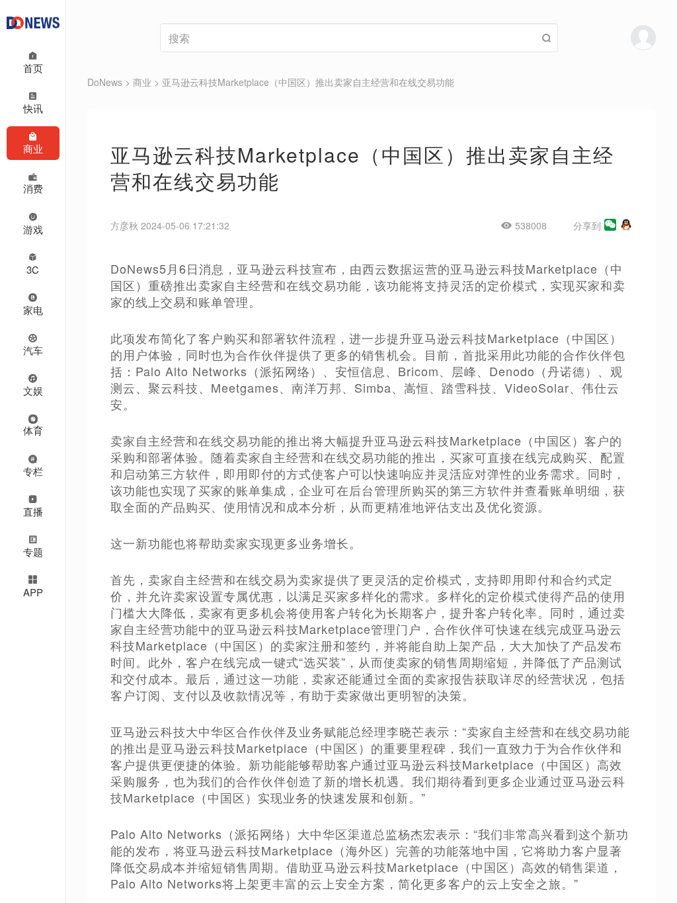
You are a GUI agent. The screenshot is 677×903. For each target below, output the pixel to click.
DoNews (104, 82)
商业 (142, 82)
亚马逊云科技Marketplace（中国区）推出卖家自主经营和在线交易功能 (308, 82)
